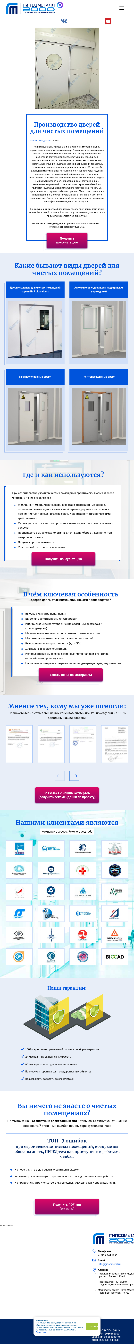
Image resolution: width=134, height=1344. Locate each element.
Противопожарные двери (35, 376)
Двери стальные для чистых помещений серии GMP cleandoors (35, 289)
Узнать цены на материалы (70, 675)
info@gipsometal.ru (109, 1264)
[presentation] (59, 776)
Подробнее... (42, 1332)
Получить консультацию (67, 240)
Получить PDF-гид (67, 1206)
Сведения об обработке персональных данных (106, 1338)
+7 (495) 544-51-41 (107, 1255)
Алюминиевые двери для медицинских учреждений (98, 289)
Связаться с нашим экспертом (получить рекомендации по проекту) (67, 795)
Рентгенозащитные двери (99, 376)
